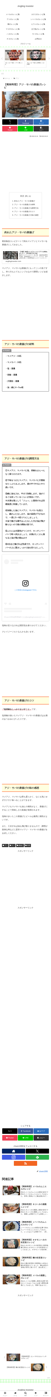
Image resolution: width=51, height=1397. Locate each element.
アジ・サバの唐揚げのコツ (24, 211)
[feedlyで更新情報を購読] (37, 1157)
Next (49, 58)
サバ (13, 845)
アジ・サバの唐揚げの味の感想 (26, 215)
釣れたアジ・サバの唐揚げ (24, 201)
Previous (2, 58)
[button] (41, 128)
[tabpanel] (14, 58)
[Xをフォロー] (37, 1151)
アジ (6, 845)
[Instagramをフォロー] (13, 1157)
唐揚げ (21, 845)
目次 (22, 196)
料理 (28, 845)
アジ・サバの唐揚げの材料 (24, 204)
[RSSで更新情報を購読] (25, 1163)
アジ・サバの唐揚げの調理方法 (26, 208)
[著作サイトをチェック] (13, 1151)
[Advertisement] (25, 164)
